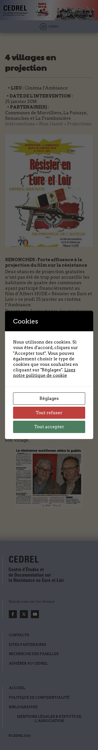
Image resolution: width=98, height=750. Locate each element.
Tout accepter (49, 426)
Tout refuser (49, 412)
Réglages (49, 398)
